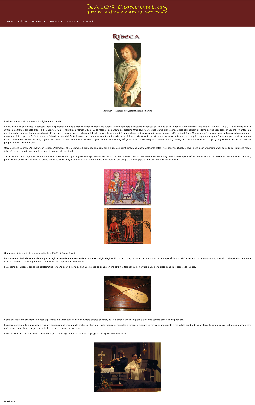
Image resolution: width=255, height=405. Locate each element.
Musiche (54, 21)
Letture (71, 21)
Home (10, 21)
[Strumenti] (44, 21)
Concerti (88, 21)
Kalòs (21, 21)
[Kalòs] (25, 21)
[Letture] (76, 21)
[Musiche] (61, 21)
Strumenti (37, 21)
